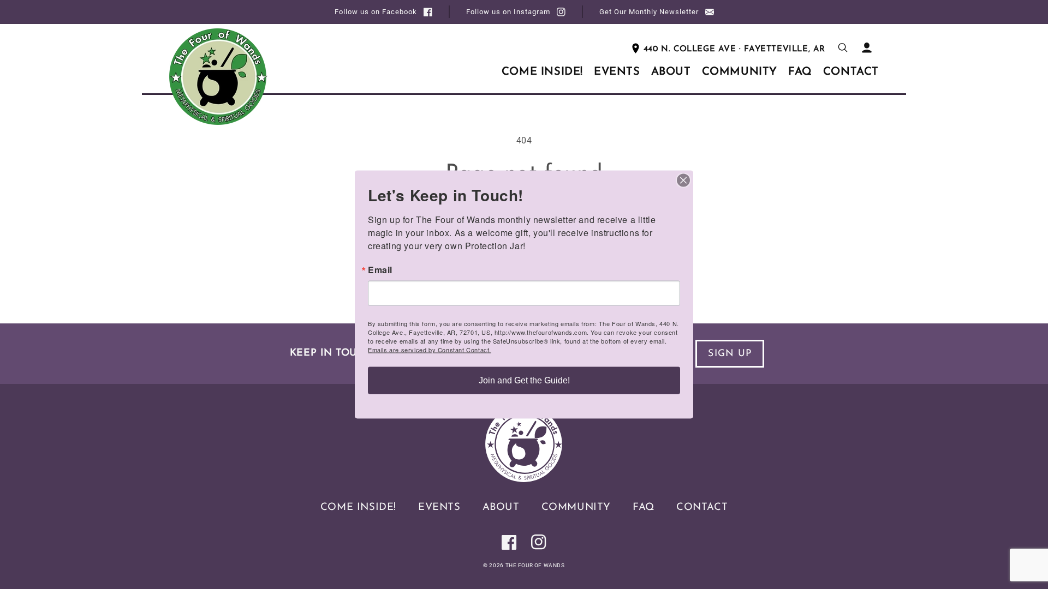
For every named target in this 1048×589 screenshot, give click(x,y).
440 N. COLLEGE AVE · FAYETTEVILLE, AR (734, 49)
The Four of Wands (535, 565)
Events (439, 507)
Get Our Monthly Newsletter (649, 12)
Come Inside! (358, 507)
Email (380, 270)
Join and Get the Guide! (524, 380)
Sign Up (730, 353)
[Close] (683, 180)
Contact (702, 507)
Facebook (376, 12)
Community (576, 507)
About (501, 507)
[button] (843, 47)
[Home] (524, 479)
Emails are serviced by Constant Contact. (429, 349)
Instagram (508, 12)
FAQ (643, 507)
